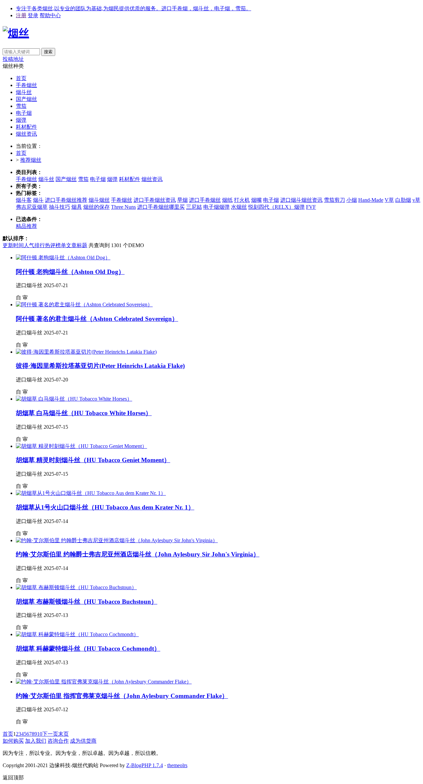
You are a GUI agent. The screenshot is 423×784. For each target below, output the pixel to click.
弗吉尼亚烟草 (32, 207)
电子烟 (24, 113)
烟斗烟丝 (99, 200)
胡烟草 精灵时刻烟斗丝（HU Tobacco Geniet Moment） (93, 460)
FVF (311, 207)
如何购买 (13, 741)
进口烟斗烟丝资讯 (301, 200)
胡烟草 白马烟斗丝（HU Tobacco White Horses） (84, 413)
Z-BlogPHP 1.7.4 (144, 765)
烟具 (76, 207)
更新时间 (13, 245)
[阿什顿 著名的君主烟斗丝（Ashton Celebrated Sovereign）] (84, 304)
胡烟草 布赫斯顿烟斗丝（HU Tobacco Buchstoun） (86, 601)
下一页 (50, 734)
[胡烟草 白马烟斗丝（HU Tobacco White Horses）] (74, 399)
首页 (21, 78)
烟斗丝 (24, 92)
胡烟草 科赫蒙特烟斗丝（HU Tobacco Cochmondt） (88, 648)
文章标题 (76, 245)
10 (39, 734)
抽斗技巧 (59, 207)
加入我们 (35, 741)
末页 (63, 734)
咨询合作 (58, 741)
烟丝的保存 (96, 207)
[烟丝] (16, 33)
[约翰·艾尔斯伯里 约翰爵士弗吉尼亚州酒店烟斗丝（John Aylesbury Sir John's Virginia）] (117, 540)
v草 (416, 200)
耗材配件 (26, 127)
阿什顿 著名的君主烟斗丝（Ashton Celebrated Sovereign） (97, 318)
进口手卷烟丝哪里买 (161, 207)
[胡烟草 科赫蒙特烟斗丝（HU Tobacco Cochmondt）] (77, 634)
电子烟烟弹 (216, 207)
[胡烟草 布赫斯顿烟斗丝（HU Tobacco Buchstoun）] (76, 587)
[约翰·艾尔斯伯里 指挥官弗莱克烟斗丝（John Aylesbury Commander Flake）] (104, 681)
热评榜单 (55, 245)
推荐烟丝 (30, 160)
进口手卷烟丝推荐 (66, 200)
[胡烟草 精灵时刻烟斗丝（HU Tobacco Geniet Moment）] (81, 446)
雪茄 (21, 106)
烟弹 (21, 120)
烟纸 (227, 200)
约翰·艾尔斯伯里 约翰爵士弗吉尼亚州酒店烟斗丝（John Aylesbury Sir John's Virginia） (137, 554)
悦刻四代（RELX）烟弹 (276, 207)
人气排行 (34, 245)
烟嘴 (256, 200)
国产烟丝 (26, 99)
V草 (389, 200)
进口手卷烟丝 (205, 200)
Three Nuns (123, 207)
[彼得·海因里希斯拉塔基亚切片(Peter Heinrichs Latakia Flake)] (86, 352)
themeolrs (177, 765)
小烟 (351, 200)
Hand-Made (370, 200)
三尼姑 (194, 207)
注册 (21, 15)
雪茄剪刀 (334, 200)
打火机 (242, 200)
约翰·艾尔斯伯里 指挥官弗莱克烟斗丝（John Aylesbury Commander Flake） (122, 695)
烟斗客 (24, 200)
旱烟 (182, 200)
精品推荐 (26, 226)
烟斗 (38, 200)
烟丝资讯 (26, 134)
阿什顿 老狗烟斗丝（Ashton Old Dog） (70, 271)
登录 (33, 15)
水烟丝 (239, 207)
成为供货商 (83, 741)
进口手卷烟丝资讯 (155, 200)
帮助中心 (50, 15)
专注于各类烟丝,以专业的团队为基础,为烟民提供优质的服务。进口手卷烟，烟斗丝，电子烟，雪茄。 (133, 8)
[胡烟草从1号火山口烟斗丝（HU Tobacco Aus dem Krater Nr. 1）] (91, 493)
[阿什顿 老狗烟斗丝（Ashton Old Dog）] (63, 257)
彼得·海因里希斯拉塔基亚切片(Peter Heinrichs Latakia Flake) (100, 365)
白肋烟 (403, 200)
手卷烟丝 (26, 85)
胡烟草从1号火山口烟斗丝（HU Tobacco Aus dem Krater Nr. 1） (105, 507)
